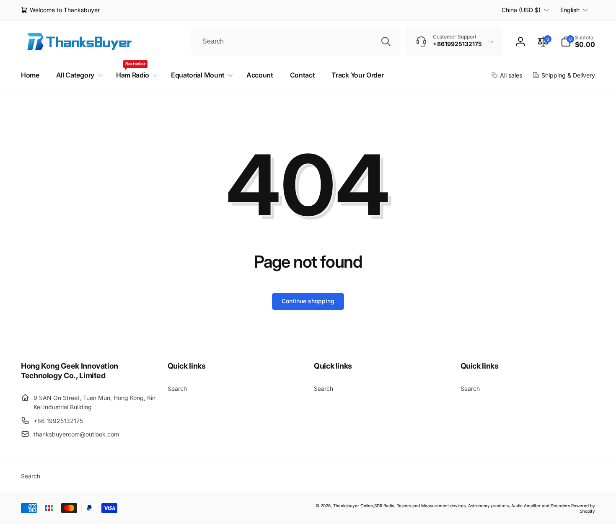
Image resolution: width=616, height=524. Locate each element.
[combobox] (296, 41)
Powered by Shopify (583, 508)
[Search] (386, 41)
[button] (578, 41)
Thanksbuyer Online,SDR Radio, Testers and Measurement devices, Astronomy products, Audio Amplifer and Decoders (451, 505)
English (570, 9)
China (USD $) (521, 9)
